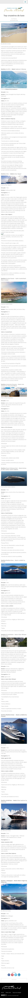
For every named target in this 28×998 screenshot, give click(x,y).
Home (2, 992)
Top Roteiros (14, 19)
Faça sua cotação (17, 992)
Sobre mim (8, 992)
